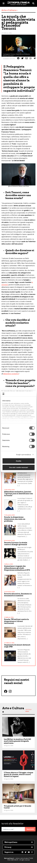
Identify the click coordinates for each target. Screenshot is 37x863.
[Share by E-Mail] (26, 58)
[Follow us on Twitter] (25, 852)
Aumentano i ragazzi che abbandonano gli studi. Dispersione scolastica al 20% (17, 568)
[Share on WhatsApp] (31, 58)
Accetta (18, 461)
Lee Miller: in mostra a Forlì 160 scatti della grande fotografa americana (17, 741)
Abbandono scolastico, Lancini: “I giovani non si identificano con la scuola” (18, 493)
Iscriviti (30, 829)
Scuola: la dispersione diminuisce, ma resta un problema (14, 519)
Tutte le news (28, 710)
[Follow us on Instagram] (32, 852)
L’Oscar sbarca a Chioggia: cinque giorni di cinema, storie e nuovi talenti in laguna (18, 774)
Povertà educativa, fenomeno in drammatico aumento (18, 595)
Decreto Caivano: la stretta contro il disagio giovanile (15, 543)
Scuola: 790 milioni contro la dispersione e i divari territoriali (16, 621)
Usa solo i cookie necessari (18, 467)
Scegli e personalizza (23, 454)
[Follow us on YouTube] (29, 852)
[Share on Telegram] (35, 58)
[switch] (32, 434)
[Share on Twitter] (22, 58)
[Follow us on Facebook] (22, 852)
